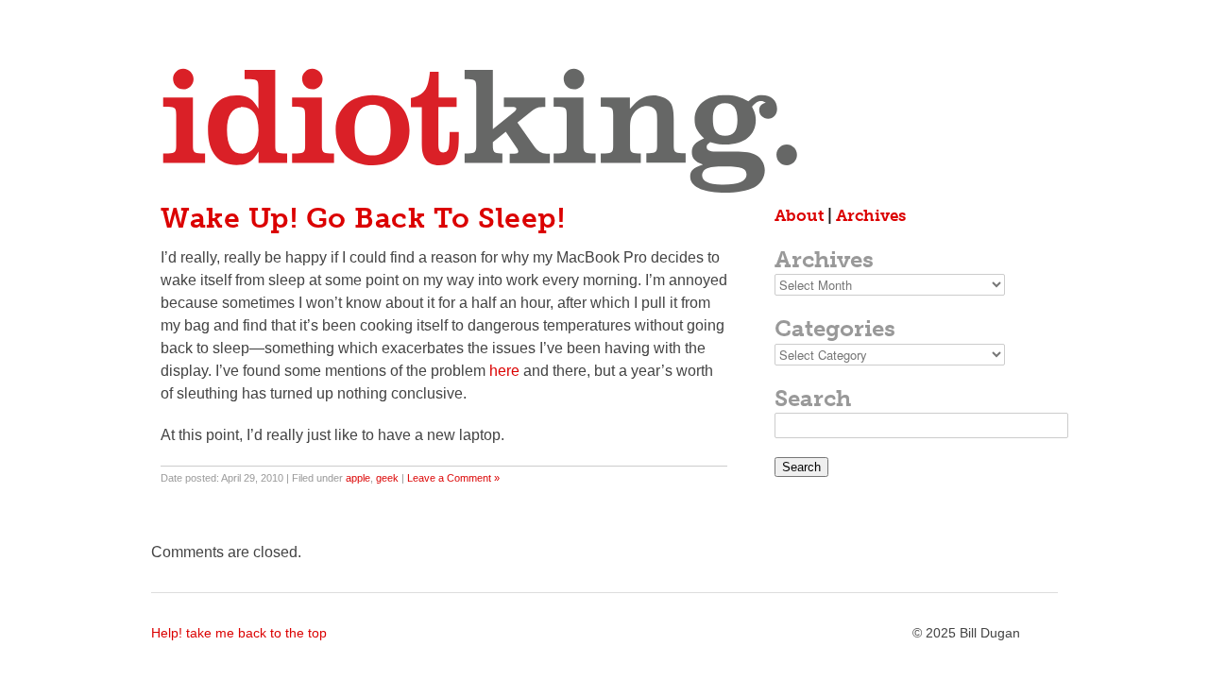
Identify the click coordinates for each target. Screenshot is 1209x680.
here (504, 371)
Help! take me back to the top (239, 632)
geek (387, 478)
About (799, 215)
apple (358, 478)
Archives (871, 215)
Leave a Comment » (453, 478)
